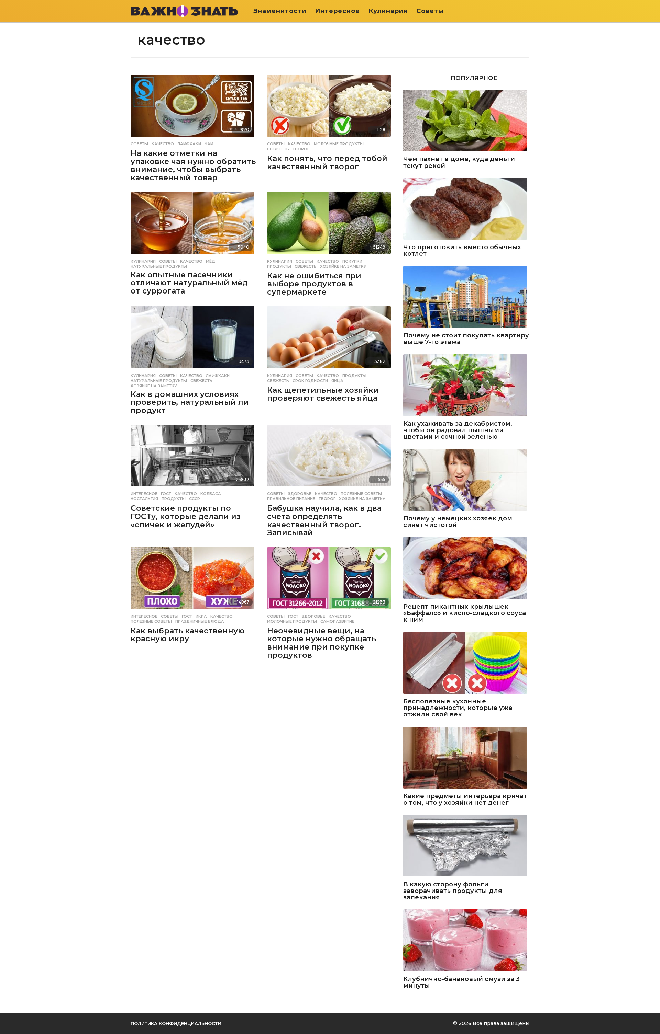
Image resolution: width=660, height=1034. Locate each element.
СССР (194, 499)
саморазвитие (337, 621)
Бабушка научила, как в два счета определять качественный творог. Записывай (324, 520)
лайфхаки (189, 144)
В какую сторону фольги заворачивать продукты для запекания (452, 891)
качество (163, 144)
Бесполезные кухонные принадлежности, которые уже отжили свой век (458, 708)
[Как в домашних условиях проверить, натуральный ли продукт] (194, 337)
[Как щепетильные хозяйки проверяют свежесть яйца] (330, 337)
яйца (337, 381)
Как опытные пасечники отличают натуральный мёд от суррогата (189, 283)
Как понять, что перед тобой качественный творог (327, 162)
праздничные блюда (199, 621)
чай (209, 144)
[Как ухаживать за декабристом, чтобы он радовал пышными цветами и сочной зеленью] (466, 385)
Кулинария (388, 11)
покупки (352, 261)
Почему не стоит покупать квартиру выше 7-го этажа (466, 339)
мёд (210, 261)
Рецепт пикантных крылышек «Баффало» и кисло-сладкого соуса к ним (464, 613)
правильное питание (291, 499)
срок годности (310, 381)
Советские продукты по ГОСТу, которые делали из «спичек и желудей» (186, 516)
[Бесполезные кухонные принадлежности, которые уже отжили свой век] (466, 663)
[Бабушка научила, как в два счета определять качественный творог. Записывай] (330, 456)
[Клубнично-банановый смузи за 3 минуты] (466, 940)
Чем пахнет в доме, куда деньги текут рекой (459, 162)
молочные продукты (339, 144)
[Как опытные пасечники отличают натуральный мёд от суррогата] (194, 223)
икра (201, 616)
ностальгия (144, 499)
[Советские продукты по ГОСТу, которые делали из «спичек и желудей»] (194, 456)
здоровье (299, 494)
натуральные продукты (159, 266)
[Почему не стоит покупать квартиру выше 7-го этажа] (466, 297)
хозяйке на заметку (343, 266)
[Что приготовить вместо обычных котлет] (466, 209)
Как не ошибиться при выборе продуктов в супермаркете (314, 284)
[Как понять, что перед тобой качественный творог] (330, 106)
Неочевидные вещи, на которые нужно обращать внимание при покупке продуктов (321, 643)
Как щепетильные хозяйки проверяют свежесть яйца (323, 394)
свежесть (278, 149)
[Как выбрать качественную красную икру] (194, 578)
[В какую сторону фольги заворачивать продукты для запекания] (466, 846)
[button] (525, 11)
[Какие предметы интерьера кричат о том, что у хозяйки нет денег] (466, 758)
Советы (430, 11)
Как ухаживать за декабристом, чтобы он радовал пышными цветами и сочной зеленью (457, 430)
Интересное (337, 11)
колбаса (210, 494)
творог (301, 149)
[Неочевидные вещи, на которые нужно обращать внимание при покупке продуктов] (330, 578)
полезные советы (361, 494)
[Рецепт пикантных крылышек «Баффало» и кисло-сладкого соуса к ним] (466, 568)
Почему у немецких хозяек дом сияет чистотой (457, 522)
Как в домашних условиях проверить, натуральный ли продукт (190, 402)
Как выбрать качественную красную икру (188, 635)
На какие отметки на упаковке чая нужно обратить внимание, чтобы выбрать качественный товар (193, 165)
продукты (279, 266)
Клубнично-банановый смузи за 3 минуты (461, 982)
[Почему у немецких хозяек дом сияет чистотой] (466, 480)
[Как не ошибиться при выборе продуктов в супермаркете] (330, 223)
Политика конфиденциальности (176, 1023)
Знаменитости (279, 11)
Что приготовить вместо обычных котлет (462, 250)
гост (166, 494)
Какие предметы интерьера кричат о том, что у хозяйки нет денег (465, 799)
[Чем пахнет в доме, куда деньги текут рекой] (466, 121)
